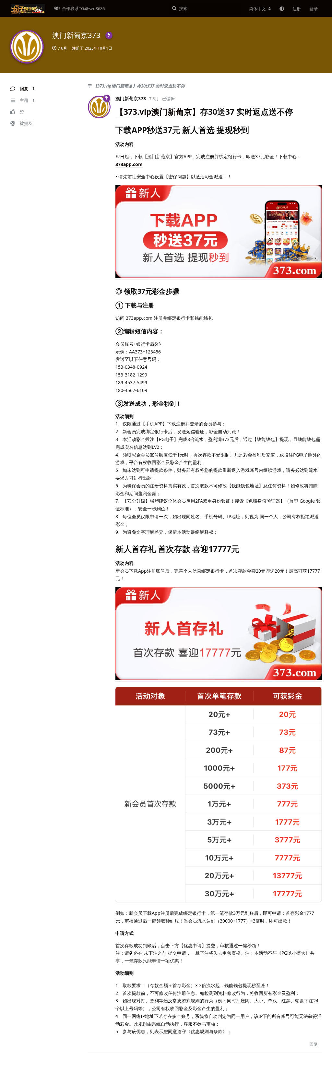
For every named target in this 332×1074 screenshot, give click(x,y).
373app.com (129, 164)
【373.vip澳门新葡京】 (157, 111)
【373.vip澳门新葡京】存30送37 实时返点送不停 (139, 86)
